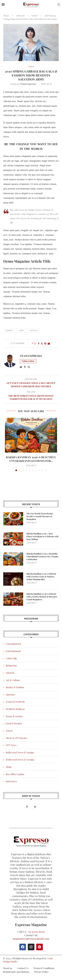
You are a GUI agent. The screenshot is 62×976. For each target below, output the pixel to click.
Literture (10, 694)
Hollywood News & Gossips (20, 759)
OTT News (11, 745)
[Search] (58, 4)
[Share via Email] (49, 343)
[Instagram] (35, 806)
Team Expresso (28, 83)
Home (6, 15)
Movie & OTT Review (17, 738)
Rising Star (11, 665)
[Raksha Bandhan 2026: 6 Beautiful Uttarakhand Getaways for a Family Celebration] (31, 435)
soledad (33, 330)
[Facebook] (27, 806)
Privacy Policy (41, 971)
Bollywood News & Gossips (20, 752)
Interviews (11, 781)
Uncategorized (13, 643)
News (21, 330)
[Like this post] (35, 343)
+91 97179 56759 (35, 931)
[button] (8, 446)
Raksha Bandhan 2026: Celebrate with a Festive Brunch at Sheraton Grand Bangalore (41, 596)
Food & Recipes (14, 723)
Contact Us (22, 968)
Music (9, 766)
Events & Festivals (15, 701)
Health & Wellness (15, 709)
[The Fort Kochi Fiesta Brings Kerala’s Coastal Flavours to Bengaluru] (13, 518)
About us (7, 968)
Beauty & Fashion (15, 687)
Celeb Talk (11, 658)
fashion (9, 330)
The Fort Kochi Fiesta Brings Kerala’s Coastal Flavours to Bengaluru (39, 516)
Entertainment (13, 651)
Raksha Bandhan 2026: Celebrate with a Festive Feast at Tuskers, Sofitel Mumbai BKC (41, 576)
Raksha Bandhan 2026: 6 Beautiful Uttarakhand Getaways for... (31, 459)
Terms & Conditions (43, 968)
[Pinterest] (39, 947)
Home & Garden (14, 716)
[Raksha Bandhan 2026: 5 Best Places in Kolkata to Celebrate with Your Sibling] (13, 538)
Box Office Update (15, 774)
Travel (34, 15)
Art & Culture (13, 680)
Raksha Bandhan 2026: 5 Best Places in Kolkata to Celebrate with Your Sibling (42, 536)
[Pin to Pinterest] (45, 343)
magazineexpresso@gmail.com (31, 938)
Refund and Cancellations (16, 971)
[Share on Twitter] (42, 343)
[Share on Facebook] (38, 343)
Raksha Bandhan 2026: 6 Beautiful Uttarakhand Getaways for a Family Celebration (42, 556)
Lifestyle (20, 15)
